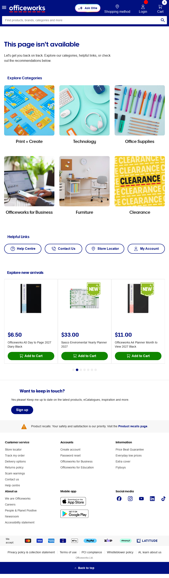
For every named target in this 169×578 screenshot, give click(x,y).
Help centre (12, 485)
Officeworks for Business (76, 461)
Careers (10, 504)
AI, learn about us (149, 552)
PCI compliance (92, 552)
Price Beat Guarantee (130, 449)
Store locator (13, 449)
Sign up (22, 410)
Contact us (12, 479)
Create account (70, 449)
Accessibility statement (19, 522)
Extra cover (123, 461)
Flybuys (121, 467)
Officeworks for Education (77, 467)
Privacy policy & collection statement (31, 552)
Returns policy (14, 467)
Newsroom (12, 516)
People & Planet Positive (21, 510)
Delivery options (15, 461)
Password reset (70, 455)
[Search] (163, 20)
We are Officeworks (18, 498)
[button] (4, 8)
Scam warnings (15, 473)
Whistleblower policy (120, 552)
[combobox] (84, 20)
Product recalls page (132, 426)
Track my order (15, 455)
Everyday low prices (129, 455)
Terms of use (68, 552)
